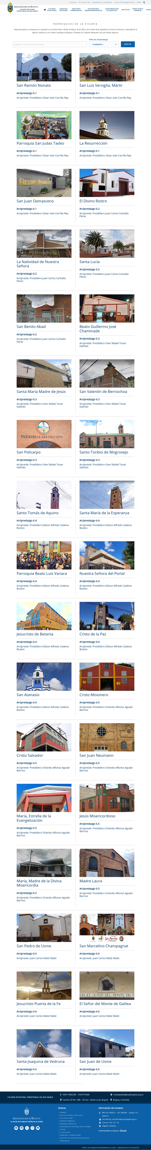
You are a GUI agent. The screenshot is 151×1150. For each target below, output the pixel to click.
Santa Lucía (90, 261)
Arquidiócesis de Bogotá (102, 2)
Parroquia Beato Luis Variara (42, 573)
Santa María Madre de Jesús (41, 391)
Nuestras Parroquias (76, 9)
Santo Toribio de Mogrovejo (104, 452)
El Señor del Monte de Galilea (105, 1003)
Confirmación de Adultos (112, 9)
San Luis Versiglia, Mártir (101, 85)
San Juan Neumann (97, 755)
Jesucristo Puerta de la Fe (39, 1003)
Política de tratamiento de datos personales (74, 1139)
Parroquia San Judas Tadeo (40, 143)
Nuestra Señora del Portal (102, 573)
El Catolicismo (84, 2)
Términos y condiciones (70, 1135)
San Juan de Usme (95, 1061)
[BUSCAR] (128, 44)
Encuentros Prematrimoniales (93, 9)
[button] (104, 44)
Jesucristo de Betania (35, 633)
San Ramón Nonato (34, 85)
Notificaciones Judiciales (71, 1115)
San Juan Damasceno (35, 200)
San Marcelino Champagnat (104, 945)
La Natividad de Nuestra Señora (38, 263)
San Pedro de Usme (34, 945)
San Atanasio (28, 694)
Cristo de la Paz (93, 633)
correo (63, 1112)
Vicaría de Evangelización (124, 2)
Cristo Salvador (30, 755)
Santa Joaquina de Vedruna (41, 1061)
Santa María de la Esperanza (104, 512)
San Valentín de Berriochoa (103, 391)
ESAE (139, 2)
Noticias (126, 10)
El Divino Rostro (93, 200)
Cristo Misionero (94, 694)
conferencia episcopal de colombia (75, 1126)
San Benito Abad (31, 326)
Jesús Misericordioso (97, 815)
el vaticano (65, 1132)
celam (62, 1129)
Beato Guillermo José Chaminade (98, 328)
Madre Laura (91, 880)
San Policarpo (29, 452)
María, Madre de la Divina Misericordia (39, 883)
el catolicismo (66, 1118)
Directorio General (138, 9)
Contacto (73, 2)
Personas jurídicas (68, 1123)
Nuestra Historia (64, 9)
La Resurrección (93, 143)
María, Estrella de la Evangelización (34, 818)
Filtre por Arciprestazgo (98, 39)
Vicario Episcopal (52, 9)
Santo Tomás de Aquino (38, 512)
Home (45, 10)
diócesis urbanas (67, 1121)
